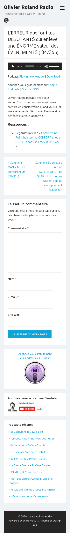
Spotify (26, 89)
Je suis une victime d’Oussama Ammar (32, 489)
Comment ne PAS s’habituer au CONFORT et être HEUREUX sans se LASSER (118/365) (38, 137)
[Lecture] (13, 66)
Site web (14, 314)
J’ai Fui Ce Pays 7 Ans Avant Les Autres (32, 438)
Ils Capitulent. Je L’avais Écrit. (27, 431)
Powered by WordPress (22, 520)
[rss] (6, 20)
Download (53, 76)
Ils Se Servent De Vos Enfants (27, 445)
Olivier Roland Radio (28, 7)
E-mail (13, 296)
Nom (12, 278)
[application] (35, 66)
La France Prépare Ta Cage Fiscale (30, 465)
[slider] (54, 66)
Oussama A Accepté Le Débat (27, 452)
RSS (36, 89)
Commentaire (18, 228)
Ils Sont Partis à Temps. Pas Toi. (28, 458)
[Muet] (46, 66)
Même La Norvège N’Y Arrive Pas (29, 496)
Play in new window (31, 76)
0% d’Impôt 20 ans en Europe (27, 472)
